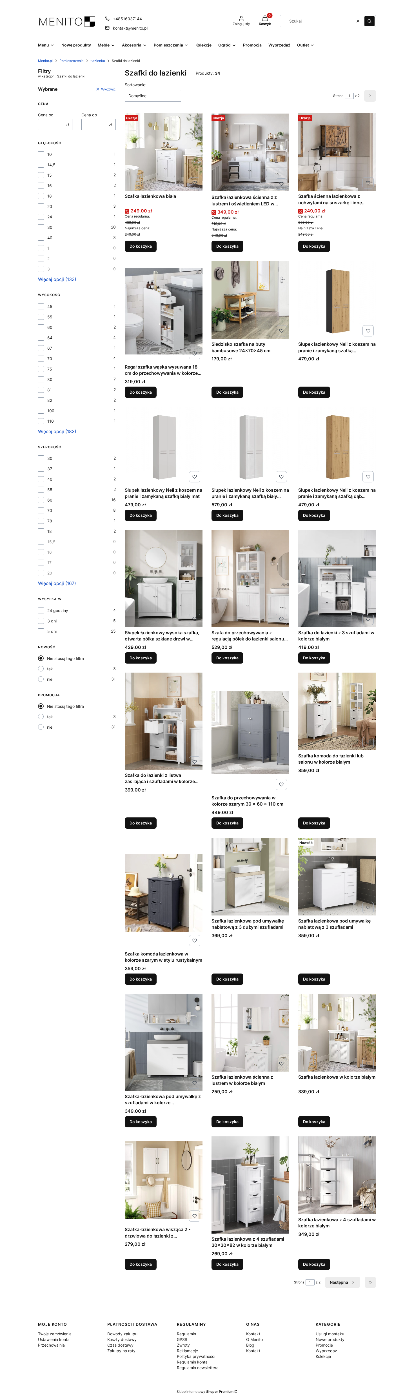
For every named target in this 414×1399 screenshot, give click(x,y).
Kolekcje (323, 1356)
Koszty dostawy (122, 1339)
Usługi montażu (330, 1333)
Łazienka (97, 61)
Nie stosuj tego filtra (65, 658)
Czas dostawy (120, 1345)
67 (49, 348)
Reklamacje (187, 1350)
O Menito (254, 1339)
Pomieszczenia (71, 61)
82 (49, 400)
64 (49, 337)
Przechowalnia (51, 1345)
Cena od (46, 114)
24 (49, 216)
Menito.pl (45, 61)
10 (49, 154)
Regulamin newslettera (198, 1367)
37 (49, 468)
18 (49, 196)
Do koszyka (141, 246)
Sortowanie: (135, 84)
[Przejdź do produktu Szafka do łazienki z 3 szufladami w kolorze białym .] (337, 578)
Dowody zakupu (122, 1333)
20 (49, 206)
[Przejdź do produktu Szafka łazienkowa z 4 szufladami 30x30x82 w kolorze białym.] (250, 1185)
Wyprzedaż (326, 1350)
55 (49, 316)
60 (49, 327)
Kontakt (253, 1333)
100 (50, 410)
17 (49, 562)
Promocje (324, 1345)
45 (49, 306)
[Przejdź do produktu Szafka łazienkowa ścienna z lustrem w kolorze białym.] (250, 1033)
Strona (338, 96)
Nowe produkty (330, 1339)
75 (49, 369)
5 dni (52, 631)
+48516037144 (127, 18)
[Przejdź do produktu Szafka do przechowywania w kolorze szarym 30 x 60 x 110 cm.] (250, 732)
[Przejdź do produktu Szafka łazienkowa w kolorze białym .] (337, 1033)
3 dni (52, 620)
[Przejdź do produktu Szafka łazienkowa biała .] (163, 152)
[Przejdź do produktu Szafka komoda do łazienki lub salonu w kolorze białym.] (337, 711)
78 (49, 520)
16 (49, 185)
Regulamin (186, 1333)
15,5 (51, 541)
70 (49, 358)
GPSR (182, 1339)
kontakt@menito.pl (130, 28)
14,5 (51, 164)
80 (49, 379)
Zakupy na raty (121, 1350)
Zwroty (183, 1345)
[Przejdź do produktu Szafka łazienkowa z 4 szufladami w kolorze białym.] (337, 1175)
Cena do (89, 114)
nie (49, 679)
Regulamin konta (192, 1362)
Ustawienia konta (54, 1339)
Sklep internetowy (205, 1391)
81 (49, 389)
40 (49, 237)
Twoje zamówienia (55, 1333)
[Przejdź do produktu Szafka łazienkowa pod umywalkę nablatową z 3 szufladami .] (337, 876)
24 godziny (57, 610)
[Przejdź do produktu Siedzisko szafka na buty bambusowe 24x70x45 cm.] (250, 300)
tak (50, 668)
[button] (369, 21)
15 (49, 175)
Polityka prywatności (196, 1356)
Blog (250, 1345)
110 (50, 421)
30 (49, 227)
